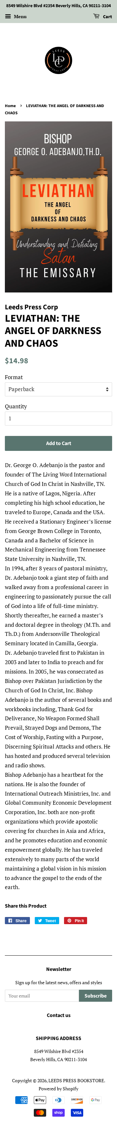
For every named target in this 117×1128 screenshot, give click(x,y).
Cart (107, 17)
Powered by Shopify (58, 1088)
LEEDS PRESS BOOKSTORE (76, 1080)
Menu (20, 16)
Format (14, 377)
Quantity (16, 406)
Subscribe (95, 995)
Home (10, 106)
